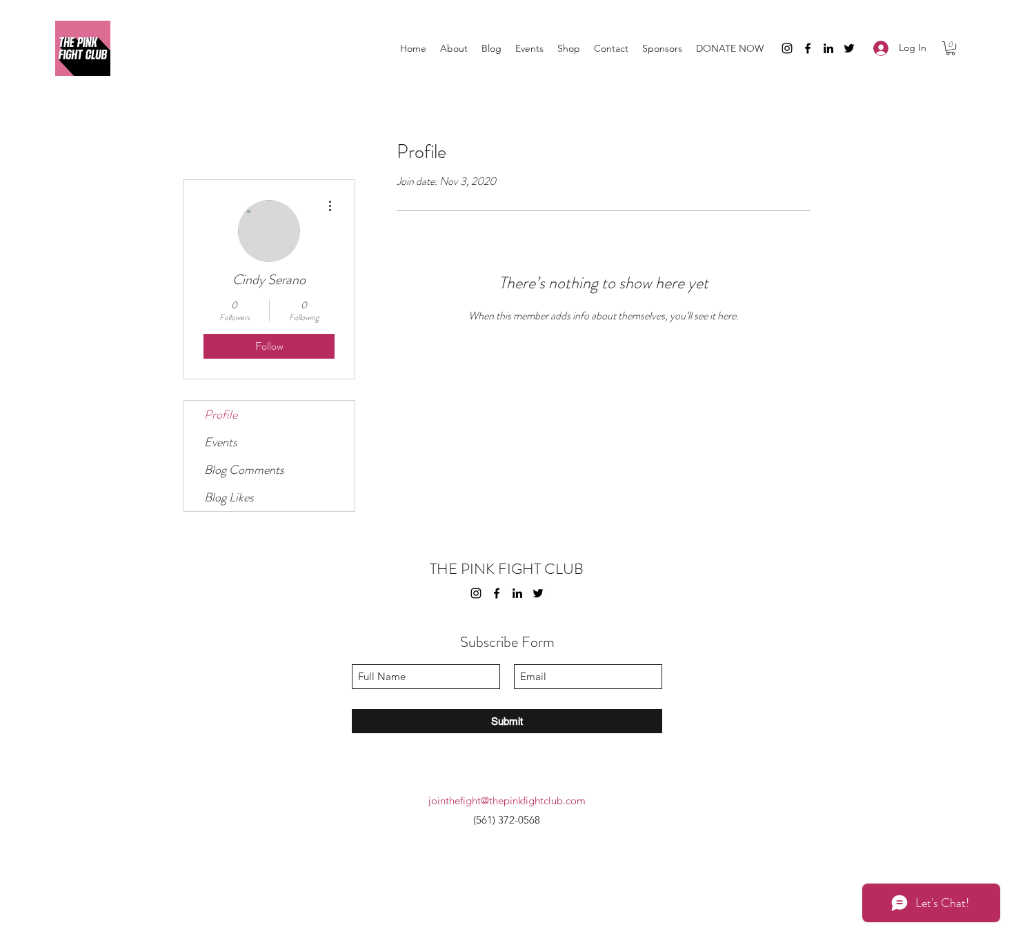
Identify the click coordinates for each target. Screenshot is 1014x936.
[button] (950, 48)
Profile (220, 415)
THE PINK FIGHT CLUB (507, 568)
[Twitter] (849, 48)
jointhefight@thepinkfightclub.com (507, 800)
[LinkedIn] (828, 48)
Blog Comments (244, 470)
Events (220, 442)
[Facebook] (808, 48)
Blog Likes (229, 497)
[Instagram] (787, 48)
